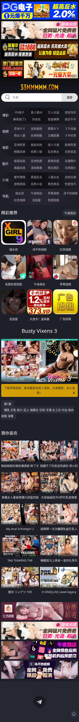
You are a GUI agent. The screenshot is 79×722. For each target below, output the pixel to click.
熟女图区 (53, 168)
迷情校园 (19, 184)
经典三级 (36, 151)
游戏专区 (70, 112)
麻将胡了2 (19, 119)
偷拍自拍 (36, 145)
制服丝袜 (19, 151)
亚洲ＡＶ (19, 128)
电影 (5, 147)
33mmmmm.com (39, 87)
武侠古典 (70, 177)
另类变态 (70, 151)
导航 (5, 196)
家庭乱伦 (36, 177)
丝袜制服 (36, 135)
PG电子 (19, 112)
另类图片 (70, 168)
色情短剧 (53, 200)
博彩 (5, 115)
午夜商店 (36, 193)
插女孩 (19, 193)
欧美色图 (53, 161)
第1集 (7, 404)
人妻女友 (53, 177)
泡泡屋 (36, 200)
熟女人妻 (19, 135)
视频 (5, 131)
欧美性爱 (70, 145)
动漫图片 (70, 161)
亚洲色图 (36, 161)
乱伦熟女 (53, 151)
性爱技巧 (70, 184)
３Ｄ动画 (70, 128)
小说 (5, 180)
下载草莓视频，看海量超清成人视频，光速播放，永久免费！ (39, 390)
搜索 (70, 97)
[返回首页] (74, 714)
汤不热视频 (70, 193)
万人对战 (53, 112)
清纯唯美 (36, 168)
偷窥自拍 (19, 161)
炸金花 (36, 119)
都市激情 (19, 177)
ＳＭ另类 (70, 135)
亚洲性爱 (19, 145)
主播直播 (53, 135)
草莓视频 (53, 193)
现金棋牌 (53, 119)
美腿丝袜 (19, 168)
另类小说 (36, 184)
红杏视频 (19, 200)
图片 (5, 164)
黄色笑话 (53, 184)
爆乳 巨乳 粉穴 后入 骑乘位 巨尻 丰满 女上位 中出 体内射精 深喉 (37, 413)
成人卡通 (53, 145)
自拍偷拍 (36, 128)
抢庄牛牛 (70, 119)
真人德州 (36, 112)
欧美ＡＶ (53, 128)
